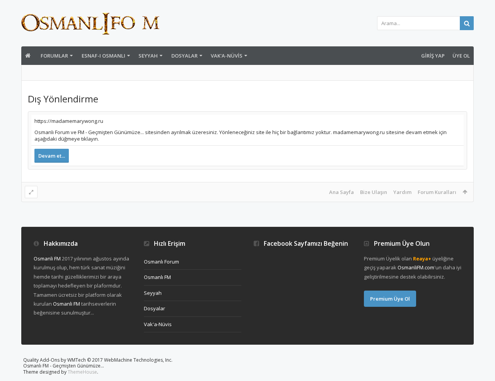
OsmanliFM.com (416, 267)
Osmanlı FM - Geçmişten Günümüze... (63, 365)
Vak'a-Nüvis (226, 55)
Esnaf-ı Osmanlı (103, 55)
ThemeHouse (82, 372)
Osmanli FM (47, 258)
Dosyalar (184, 55)
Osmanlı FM (157, 277)
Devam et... (51, 155)
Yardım (402, 192)
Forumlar (54, 55)
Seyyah (148, 55)
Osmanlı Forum (161, 261)
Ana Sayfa (341, 192)
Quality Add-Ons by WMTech (97, 360)
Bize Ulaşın (373, 192)
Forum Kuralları (437, 192)
